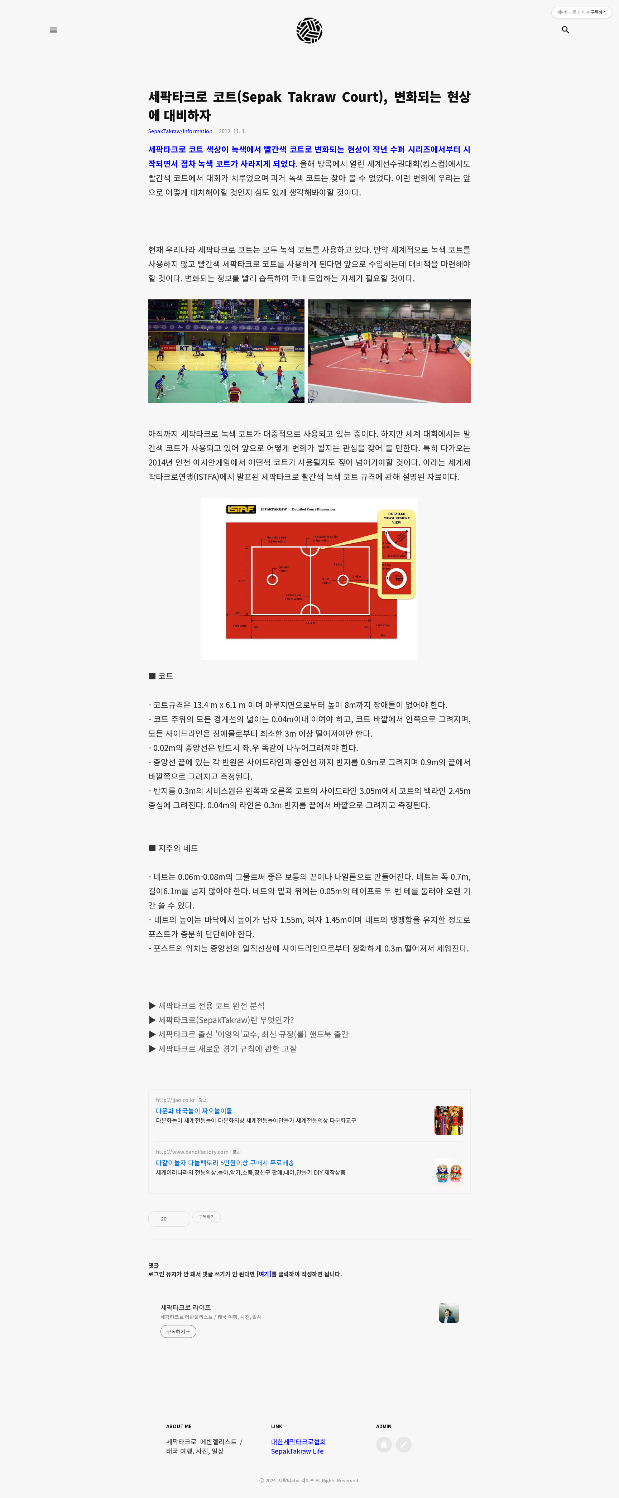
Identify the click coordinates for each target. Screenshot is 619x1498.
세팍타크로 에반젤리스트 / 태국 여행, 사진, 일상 (210, 1316)
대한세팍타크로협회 (298, 1441)
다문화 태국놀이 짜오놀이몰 (194, 1110)
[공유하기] (173, 1219)
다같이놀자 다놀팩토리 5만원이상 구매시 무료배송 (225, 1162)
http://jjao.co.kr (175, 1100)
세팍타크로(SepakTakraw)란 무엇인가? (226, 1019)
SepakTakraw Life (297, 1450)
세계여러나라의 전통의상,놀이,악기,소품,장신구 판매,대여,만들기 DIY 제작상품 (251, 1172)
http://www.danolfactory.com (192, 1152)
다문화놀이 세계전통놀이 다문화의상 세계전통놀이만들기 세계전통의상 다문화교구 (256, 1120)
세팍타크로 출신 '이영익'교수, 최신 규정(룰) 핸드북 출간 (253, 1034)
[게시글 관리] (182, 1219)
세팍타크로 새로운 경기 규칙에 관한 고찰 (227, 1048)
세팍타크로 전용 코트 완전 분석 (211, 1005)
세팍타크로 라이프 (185, 1307)
